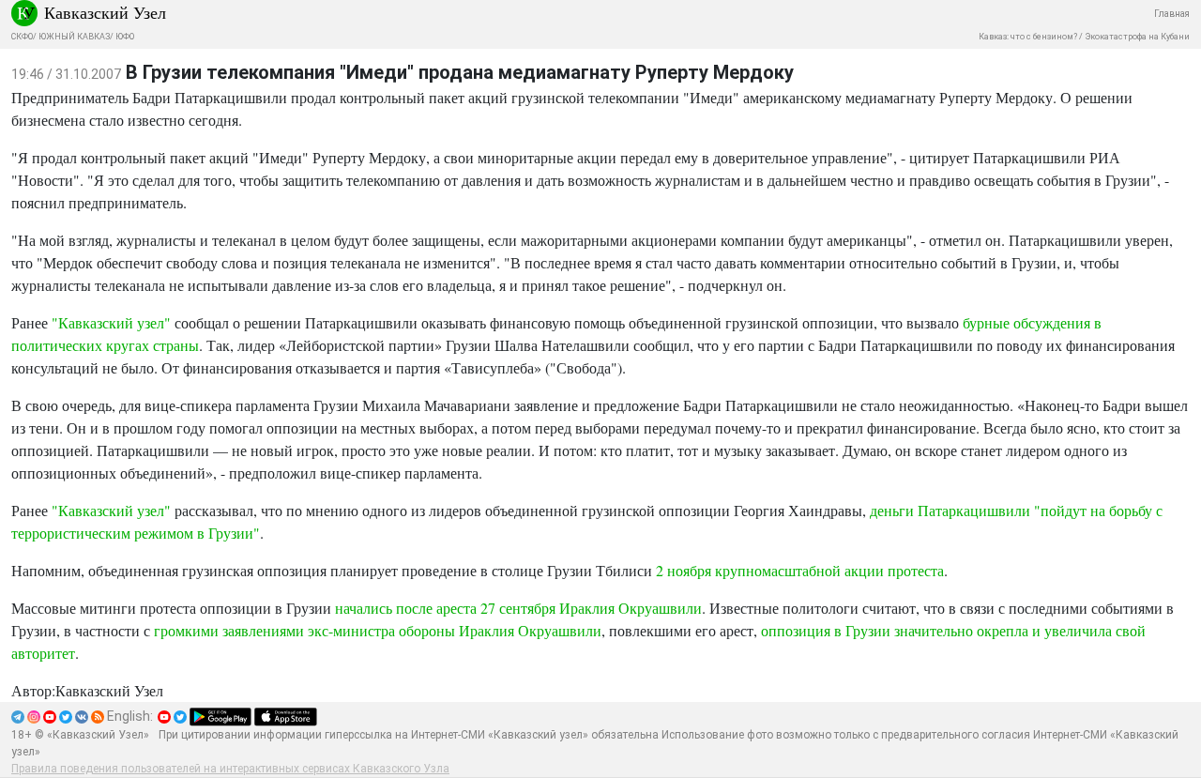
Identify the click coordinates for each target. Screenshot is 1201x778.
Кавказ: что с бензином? (1028, 36)
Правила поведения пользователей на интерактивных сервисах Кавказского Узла (230, 768)
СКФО (22, 36)
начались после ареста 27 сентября (445, 608)
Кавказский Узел (105, 12)
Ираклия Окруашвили (630, 608)
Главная (1172, 13)
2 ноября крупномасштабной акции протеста (800, 570)
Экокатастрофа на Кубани (1137, 36)
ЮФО (124, 36)
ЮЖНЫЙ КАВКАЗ (74, 36)
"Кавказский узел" (111, 322)
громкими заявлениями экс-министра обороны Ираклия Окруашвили (377, 630)
